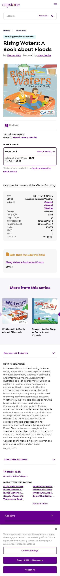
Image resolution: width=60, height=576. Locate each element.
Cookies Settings (30, 550)
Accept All (30, 570)
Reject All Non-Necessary (30, 560)
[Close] (56, 529)
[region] (30, 550)
